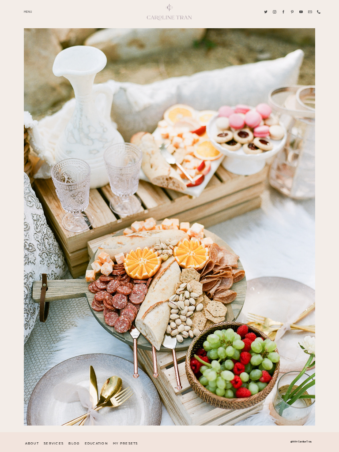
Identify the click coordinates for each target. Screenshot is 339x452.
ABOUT (32, 443)
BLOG (73, 443)
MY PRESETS (125, 443)
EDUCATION (96, 443)
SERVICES (54, 443)
